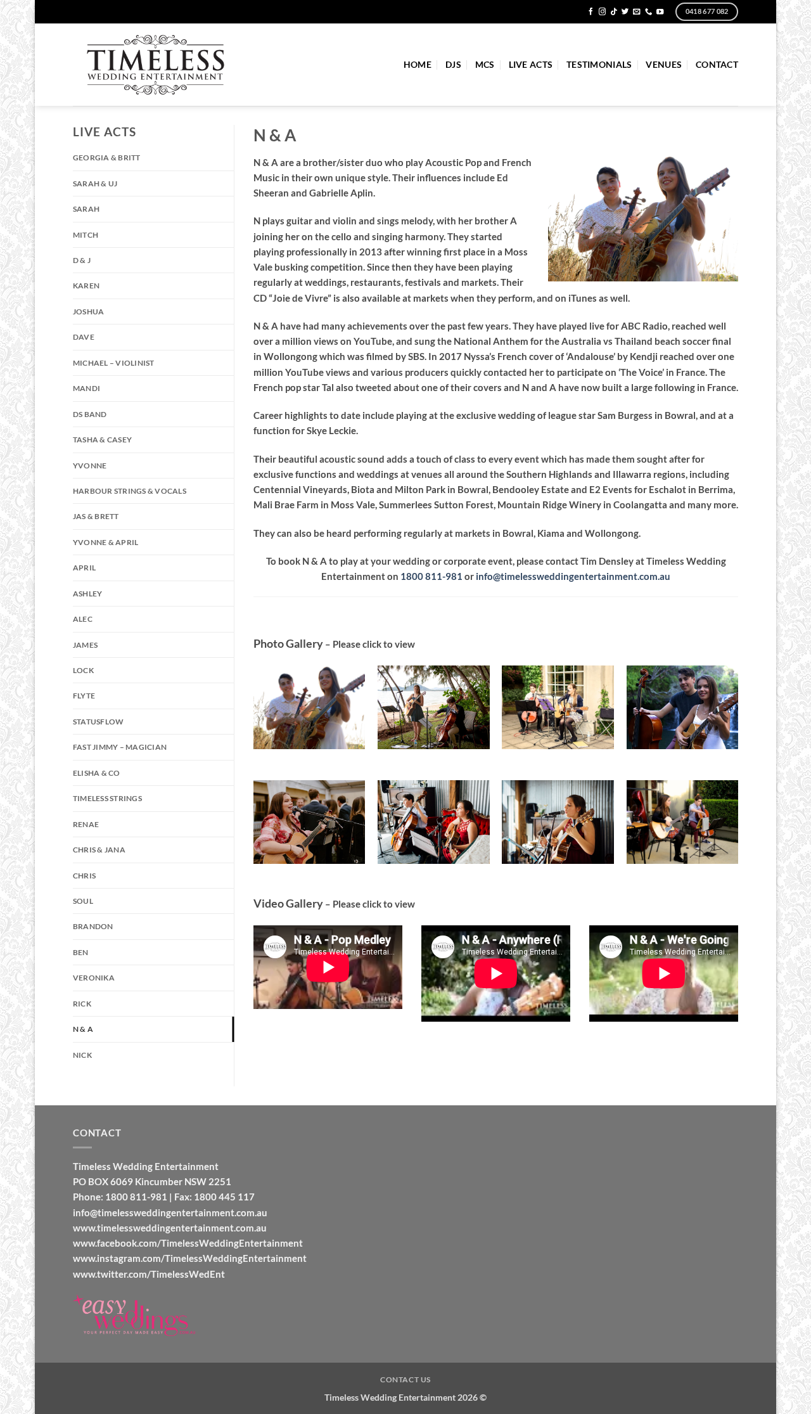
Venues (664, 64)
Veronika (94, 977)
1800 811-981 (431, 576)
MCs (485, 64)
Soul (83, 901)
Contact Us (405, 1379)
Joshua (88, 311)
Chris (84, 875)
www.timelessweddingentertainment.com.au (170, 1227)
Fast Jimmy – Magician (120, 747)
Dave (83, 337)
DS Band (90, 414)
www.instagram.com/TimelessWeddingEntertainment (190, 1258)
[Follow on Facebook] (590, 12)
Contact (717, 64)
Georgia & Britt (107, 157)
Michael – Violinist (114, 363)
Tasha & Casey (102, 439)
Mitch (85, 235)
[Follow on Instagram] (602, 12)
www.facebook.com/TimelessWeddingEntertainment (188, 1243)
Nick (82, 1055)
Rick (82, 1003)
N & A (83, 1029)
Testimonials (599, 64)
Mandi (86, 388)
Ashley (87, 593)
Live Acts (530, 64)
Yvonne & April (105, 542)
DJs (453, 64)
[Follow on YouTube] (659, 12)
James (85, 645)
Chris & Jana (99, 849)
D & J (82, 260)
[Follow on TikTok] (613, 12)
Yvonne (89, 465)
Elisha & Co (96, 773)
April (84, 567)
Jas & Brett (96, 516)
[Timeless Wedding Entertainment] (156, 65)
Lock (83, 670)
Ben (81, 952)
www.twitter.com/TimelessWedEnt (149, 1274)
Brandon (93, 926)
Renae (86, 824)
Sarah (86, 209)
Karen (86, 285)
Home (417, 64)
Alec (83, 619)
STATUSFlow (98, 721)
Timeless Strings (107, 798)
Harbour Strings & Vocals (129, 491)
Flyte (84, 695)
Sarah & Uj (95, 183)
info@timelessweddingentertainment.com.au (573, 576)
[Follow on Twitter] (625, 12)
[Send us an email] (636, 12)
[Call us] (648, 12)
